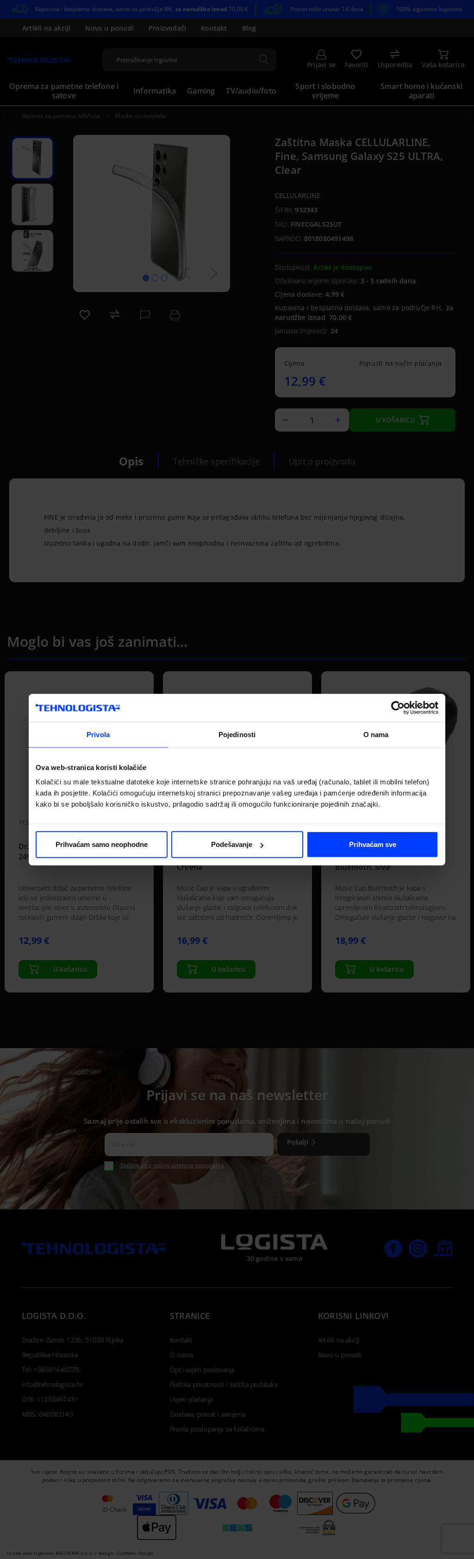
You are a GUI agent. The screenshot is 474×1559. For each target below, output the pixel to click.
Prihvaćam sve (372, 844)
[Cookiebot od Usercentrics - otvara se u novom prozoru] (397, 707)
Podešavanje (231, 844)
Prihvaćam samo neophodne (102, 844)
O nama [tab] (376, 734)
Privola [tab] (98, 734)
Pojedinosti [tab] (237, 734)
